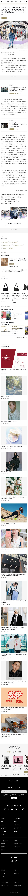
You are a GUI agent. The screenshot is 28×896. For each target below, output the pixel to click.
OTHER (22, 794)
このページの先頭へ (15, 780)
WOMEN (14, 794)
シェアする (12, 54)
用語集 (15, 831)
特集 (8, 1)
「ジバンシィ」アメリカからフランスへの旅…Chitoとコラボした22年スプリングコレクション (18, 89)
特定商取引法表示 (17, 885)
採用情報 (3, 843)
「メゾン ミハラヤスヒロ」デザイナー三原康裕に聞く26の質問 (6, 767)
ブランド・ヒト (20, 1)
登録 (14, 798)
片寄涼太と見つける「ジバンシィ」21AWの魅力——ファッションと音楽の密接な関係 (18, 124)
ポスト (15, 821)
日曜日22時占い (4, 828)
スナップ (3, 834)
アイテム (3, 873)
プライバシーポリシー (18, 843)
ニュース (4, 1)
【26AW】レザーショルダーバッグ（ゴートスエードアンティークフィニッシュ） (16, 298)
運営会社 (3, 849)
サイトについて (4, 840)
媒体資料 (3, 846)
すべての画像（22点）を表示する (14, 223)
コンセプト (16, 873)
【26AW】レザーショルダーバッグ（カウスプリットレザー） (5, 297)
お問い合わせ (16, 846)
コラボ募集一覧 (5, 324)
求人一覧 (11, 309)
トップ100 (3, 831)
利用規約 (16, 840)
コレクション (17, 818)
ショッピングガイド (5, 882)
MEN (6, 794)
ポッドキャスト (17, 828)
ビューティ (12, 1)
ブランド (3, 870)
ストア (15, 1)
